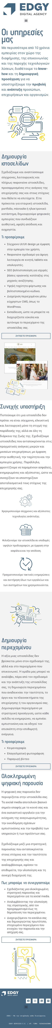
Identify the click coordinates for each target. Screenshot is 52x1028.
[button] (26, 20)
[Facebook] (28, 1001)
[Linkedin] (41, 1001)
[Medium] (48, 1001)
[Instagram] (35, 1001)
